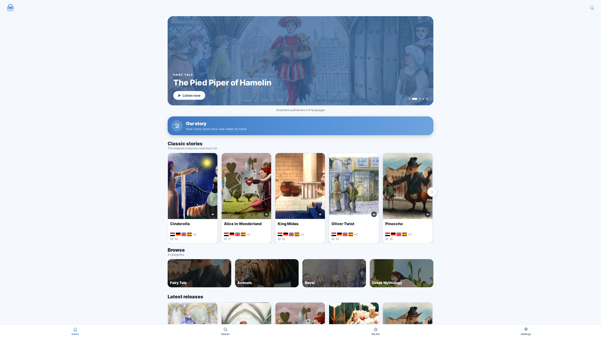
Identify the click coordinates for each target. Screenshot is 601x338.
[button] (10, 8)
